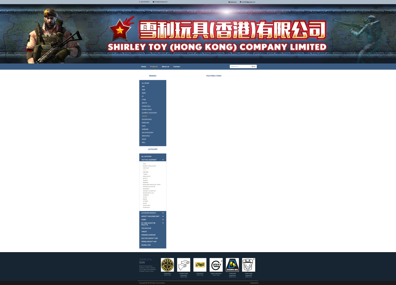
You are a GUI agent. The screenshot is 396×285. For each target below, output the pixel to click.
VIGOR (144, 139)
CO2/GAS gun (146, 228)
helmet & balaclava (149, 166)
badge (145, 199)
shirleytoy (233, 2)
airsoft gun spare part (150, 216)
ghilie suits (146, 176)
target (144, 231)
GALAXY (144, 116)
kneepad (145, 182)
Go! (254, 66)
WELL (143, 142)
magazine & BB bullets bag (151, 184)
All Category (146, 156)
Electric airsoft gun (149, 238)
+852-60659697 (145, 2)
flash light (146, 205)
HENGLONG (145, 123)
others (145, 201)
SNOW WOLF (146, 136)
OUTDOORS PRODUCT (148, 213)
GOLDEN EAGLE (147, 119)
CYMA (144, 99)
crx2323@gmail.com (248, 2)
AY (143, 96)
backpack (146, 189)
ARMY (144, 93)
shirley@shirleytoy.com (160, 2)
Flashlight (146, 207)
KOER (144, 126)
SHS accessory (147, 132)
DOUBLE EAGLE (147, 109)
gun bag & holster (149, 186)
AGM (143, 90)
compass (146, 195)
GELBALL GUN (146, 245)
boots (145, 178)
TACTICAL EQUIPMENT (149, 160)
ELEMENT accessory (149, 113)
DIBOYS (144, 103)
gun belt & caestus (149, 191)
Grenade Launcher (148, 235)
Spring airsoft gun (148, 241)
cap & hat (146, 168)
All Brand (145, 83)
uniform (145, 172)
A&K (143, 86)
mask (144, 170)
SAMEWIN (145, 129)
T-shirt (145, 174)
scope (145, 203)
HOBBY (143, 219)
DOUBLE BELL (146, 106)
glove (145, 197)
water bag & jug (148, 193)
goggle (145, 180)
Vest (144, 164)
